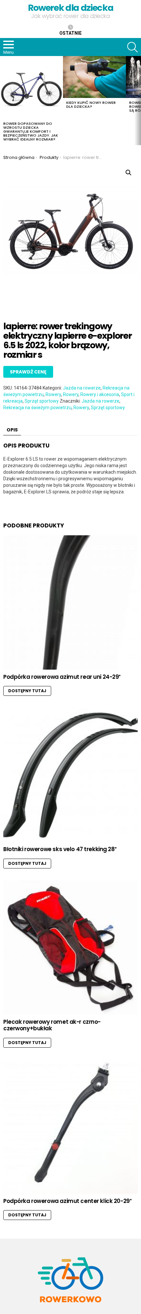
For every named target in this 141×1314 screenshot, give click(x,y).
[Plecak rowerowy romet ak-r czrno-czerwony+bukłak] (70, 947)
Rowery (53, 394)
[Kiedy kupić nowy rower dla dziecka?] (94, 77)
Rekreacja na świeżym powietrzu (37, 407)
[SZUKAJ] (132, 47)
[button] (128, 173)
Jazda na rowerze (82, 387)
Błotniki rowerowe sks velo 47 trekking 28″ (59, 849)
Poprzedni (3, 100)
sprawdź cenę (28, 372)
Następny (137, 100)
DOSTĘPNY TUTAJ (27, 691)
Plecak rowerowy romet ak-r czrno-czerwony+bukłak (52, 1025)
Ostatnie (70, 33)
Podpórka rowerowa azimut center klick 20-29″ (67, 1201)
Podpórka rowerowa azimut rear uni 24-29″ (62, 677)
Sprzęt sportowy (42, 401)
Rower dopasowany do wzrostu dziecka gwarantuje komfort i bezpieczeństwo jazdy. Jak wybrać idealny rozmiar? (30, 131)
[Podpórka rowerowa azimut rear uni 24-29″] (70, 602)
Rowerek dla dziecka (70, 8)
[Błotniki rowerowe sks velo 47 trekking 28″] (70, 775)
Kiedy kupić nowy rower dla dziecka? (91, 104)
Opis (12, 430)
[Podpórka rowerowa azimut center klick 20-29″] (70, 1126)
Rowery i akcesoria (99, 394)
